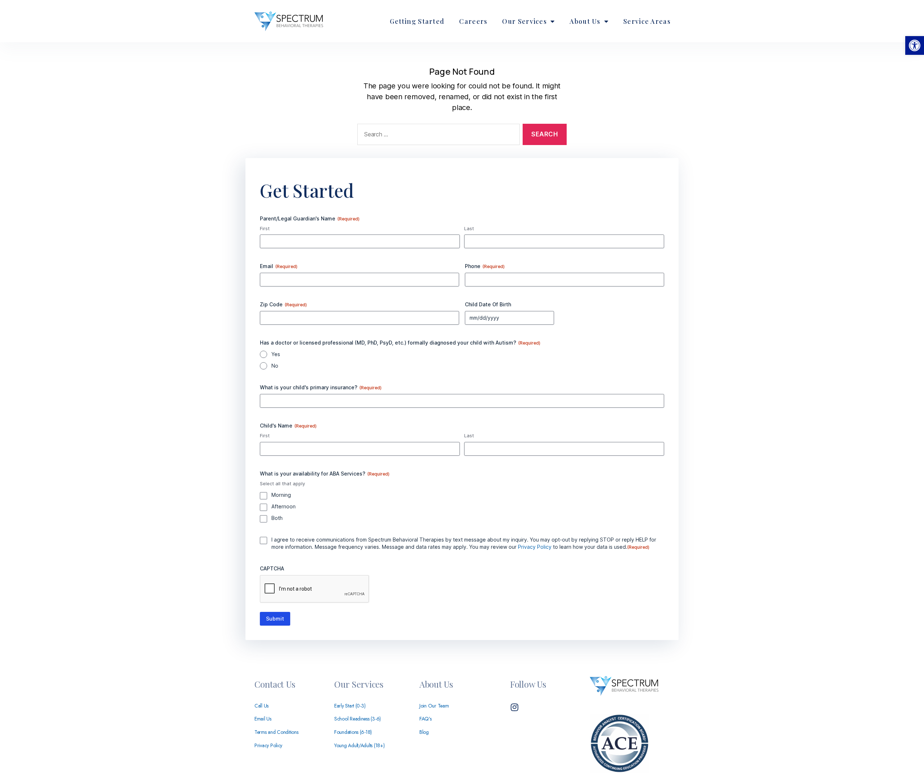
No (274, 366)
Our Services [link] (524, 21)
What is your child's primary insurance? (321, 387)
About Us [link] (585, 21)
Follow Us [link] (528, 684)
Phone (485, 266)
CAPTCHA (272, 568)
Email (278, 266)
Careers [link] (473, 21)
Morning (281, 495)
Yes (275, 354)
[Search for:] (437, 136)
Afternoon (283, 506)
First (265, 228)
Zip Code (283, 304)
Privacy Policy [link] (535, 547)
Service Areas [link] (647, 21)
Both (277, 518)
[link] (914, 45)
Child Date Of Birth (488, 304)
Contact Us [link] (274, 684)
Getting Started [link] (417, 21)
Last (469, 228)
